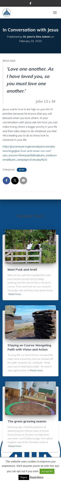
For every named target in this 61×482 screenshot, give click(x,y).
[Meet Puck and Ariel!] (30, 246)
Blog (21, 170)
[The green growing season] (30, 398)
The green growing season (27, 421)
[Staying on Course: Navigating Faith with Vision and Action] (30, 321)
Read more (14, 294)
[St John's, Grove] (8, 12)
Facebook (30, 4)
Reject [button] (24, 477)
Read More (37, 477)
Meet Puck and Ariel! (22, 269)
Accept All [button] (47, 471)
